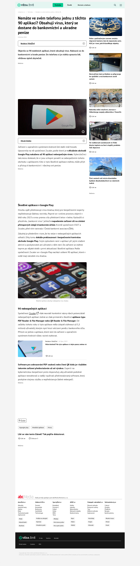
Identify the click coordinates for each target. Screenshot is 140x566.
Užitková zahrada (92, 511)
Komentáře (38, 507)
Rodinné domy (74, 513)
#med (107, 522)
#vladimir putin (40, 525)
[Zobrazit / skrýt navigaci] (121, 5)
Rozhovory (38, 509)
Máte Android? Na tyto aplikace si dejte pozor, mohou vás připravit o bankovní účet (66, 344)
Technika (58, 5)
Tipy (88, 509)
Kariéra (48, 538)
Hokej (54, 511)
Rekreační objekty (75, 511)
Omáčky (107, 507)
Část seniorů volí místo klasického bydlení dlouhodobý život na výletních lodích (104, 180)
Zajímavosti (21, 515)
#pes (72, 518)
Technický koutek (23, 513)
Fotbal (55, 509)
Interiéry (72, 507)
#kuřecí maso (110, 518)
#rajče (90, 522)
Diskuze (34, 438)
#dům (73, 522)
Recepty (107, 511)
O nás (41, 538)
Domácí (37, 505)
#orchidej (91, 518)
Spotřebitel (38, 511)
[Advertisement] (52, 79)
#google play (23, 427)
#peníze (38, 522)
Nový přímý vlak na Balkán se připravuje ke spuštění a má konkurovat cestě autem (105, 76)
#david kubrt (22, 522)
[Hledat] (115, 5)
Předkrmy (107, 509)
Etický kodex (22, 544)
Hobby (72, 505)
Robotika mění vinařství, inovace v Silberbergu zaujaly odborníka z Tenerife (105, 110)
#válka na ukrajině (41, 518)
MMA (54, 513)
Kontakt (56, 538)
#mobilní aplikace (38, 427)
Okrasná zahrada (92, 505)
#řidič (20, 519)
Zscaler (32, 313)
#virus (50, 427)
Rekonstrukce (74, 509)
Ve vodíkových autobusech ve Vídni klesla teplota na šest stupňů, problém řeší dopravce (104, 145)
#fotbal (56, 519)
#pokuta (21, 526)
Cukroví (107, 505)
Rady (19, 511)
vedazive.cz (21, 12)
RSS (40, 544)
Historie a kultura (84, 5)
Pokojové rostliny (92, 507)
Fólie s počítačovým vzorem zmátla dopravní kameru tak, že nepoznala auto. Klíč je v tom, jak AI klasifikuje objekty (105, 40)
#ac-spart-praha (58, 526)
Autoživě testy (22, 507)
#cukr (107, 525)
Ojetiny (20, 509)
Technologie (39, 513)
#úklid (73, 525)
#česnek (90, 525)
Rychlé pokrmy (109, 513)
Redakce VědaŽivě (28, 43)
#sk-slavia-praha (59, 522)
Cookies (32, 544)
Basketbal (56, 505)
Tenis (54, 515)
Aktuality (20, 505)
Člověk (69, 5)
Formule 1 (56, 507)
